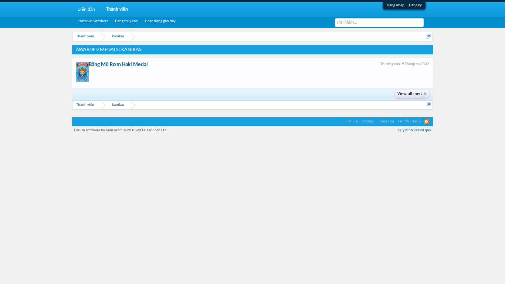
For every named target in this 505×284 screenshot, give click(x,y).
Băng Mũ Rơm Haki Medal (118, 65)
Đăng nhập (395, 5)
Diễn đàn (86, 9)
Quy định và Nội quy (414, 130)
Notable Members (93, 21)
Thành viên (117, 9)
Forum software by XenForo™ (121, 130)
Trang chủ (386, 121)
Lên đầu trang (409, 121)
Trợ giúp (367, 121)
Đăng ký (415, 5)
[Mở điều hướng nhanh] (428, 36)
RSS (426, 121)
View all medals (412, 94)
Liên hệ (351, 121)
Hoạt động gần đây (160, 21)
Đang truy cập (126, 21)
